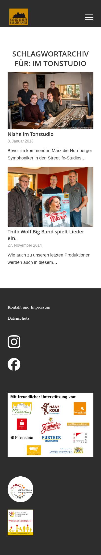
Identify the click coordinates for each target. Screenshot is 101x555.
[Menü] (86, 17)
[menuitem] (86, 17)
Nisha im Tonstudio (30, 134)
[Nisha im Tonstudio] (50, 100)
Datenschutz (18, 318)
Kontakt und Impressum (29, 307)
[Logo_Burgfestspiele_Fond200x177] (42, 17)
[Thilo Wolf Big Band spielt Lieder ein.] (50, 197)
